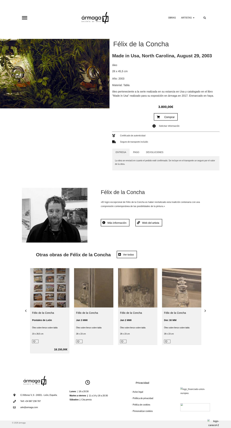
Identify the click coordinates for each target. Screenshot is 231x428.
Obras (172, 18)
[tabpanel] (165, 163)
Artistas (186, 18)
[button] (206, 18)
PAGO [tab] (136, 152)
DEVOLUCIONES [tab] (154, 152)
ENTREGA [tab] (121, 152)
